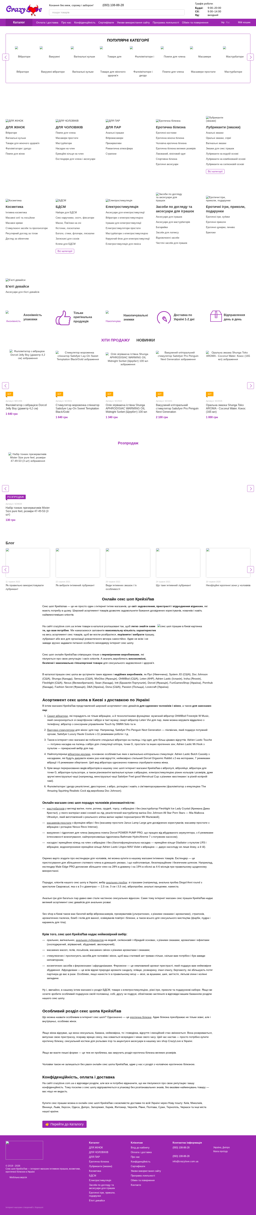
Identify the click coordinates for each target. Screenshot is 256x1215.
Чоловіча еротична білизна (171, 143)
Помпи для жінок (15, 153)
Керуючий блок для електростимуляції (128, 238)
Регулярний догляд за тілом (22, 233)
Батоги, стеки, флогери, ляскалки (75, 233)
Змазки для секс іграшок (220, 148)
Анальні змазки (214, 132)
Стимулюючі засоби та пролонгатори (27, 228)
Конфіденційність (84, 22)
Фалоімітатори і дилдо (18, 148)
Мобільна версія (18, 1177)
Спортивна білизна (166, 159)
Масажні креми (14, 223)
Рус (228, 22)
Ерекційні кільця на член (70, 153)
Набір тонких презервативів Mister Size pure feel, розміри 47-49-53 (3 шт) (28, 511)
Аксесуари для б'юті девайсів (22, 292)
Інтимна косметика (16, 212)
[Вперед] (250, 57)
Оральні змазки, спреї (218, 138)
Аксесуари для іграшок (169, 216)
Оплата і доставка (47, 22)
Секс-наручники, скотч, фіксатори (75, 217)
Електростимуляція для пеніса (123, 243)
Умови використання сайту (133, 22)
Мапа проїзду (220, 1151)
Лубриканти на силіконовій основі (225, 164)
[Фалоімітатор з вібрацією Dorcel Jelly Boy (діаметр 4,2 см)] (28, 372)
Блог (10, 543)
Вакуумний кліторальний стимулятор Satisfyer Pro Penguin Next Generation (177, 408)
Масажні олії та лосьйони (20, 217)
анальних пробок (116, 882)
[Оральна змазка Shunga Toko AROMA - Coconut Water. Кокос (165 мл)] (228, 372)
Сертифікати (106, 22)
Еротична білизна (99, 1161)
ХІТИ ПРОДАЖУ (115, 340)
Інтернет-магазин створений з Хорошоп (24, 1207)
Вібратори (11, 132)
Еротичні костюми (166, 132)
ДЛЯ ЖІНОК (96, 1147)
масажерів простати (59, 822)
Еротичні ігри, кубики (218, 216)
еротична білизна (140, 1017)
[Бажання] (238, 9)
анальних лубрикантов (90, 939)
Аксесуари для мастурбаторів (173, 222)
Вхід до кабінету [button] (140, 1147)
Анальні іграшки (115, 132)
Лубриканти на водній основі (222, 153)
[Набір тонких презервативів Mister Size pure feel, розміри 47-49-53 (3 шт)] (28, 475)
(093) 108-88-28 (113, 5)
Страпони (111, 153)
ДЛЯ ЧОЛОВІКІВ (98, 1152)
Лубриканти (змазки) (100, 1166)
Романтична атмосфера (119, 148)
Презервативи (113, 143)
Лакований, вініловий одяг (171, 153)
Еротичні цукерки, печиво (220, 227)
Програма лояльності (166, 22)
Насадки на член (65, 148)
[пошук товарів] (182, 12)
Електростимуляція (100, 1180)
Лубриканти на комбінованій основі (226, 159)
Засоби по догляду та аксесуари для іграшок (102, 1187)
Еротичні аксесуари (167, 164)
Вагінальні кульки (16, 138)
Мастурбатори (64, 143)
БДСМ (92, 1175)
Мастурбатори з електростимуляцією (127, 233)
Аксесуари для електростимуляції (125, 212)
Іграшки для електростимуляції (123, 223)
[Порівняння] (228, 9)
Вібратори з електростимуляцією (124, 217)
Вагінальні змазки (216, 143)
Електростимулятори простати (123, 228)
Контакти (136, 1185)
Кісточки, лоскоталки (68, 228)
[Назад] (5, 57)
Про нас (66, 22)
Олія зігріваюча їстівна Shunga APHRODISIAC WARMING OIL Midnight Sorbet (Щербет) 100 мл (126, 408)
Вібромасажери (114, 138)
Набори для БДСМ (66, 212)
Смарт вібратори (57, 715)
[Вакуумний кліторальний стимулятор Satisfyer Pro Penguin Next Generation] (178, 372)
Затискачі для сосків (67, 238)
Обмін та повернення (195, 22)
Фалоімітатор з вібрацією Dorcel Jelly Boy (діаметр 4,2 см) (26, 406)
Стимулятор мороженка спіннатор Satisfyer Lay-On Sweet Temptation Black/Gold (77, 408)
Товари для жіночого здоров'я (22, 143)
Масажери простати (67, 138)
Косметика (95, 1171)
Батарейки (162, 227)
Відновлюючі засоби (167, 237)
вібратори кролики (79, 753)
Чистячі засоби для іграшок (171, 243)
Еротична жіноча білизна (170, 138)
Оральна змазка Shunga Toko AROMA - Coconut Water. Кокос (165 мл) (226, 408)
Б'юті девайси (97, 1200)
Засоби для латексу (167, 232)
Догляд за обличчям (17, 238)
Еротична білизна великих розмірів (176, 148)
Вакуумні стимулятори (61, 729)
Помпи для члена (66, 132)
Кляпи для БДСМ (66, 243)
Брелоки (211, 232)
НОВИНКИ (145, 340)
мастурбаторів (55, 808)
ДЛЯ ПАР (94, 1157)
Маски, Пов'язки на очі (68, 223)
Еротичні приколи (216, 222)
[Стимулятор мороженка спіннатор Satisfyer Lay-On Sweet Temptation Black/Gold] (78, 372)
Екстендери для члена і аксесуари (75, 159)
